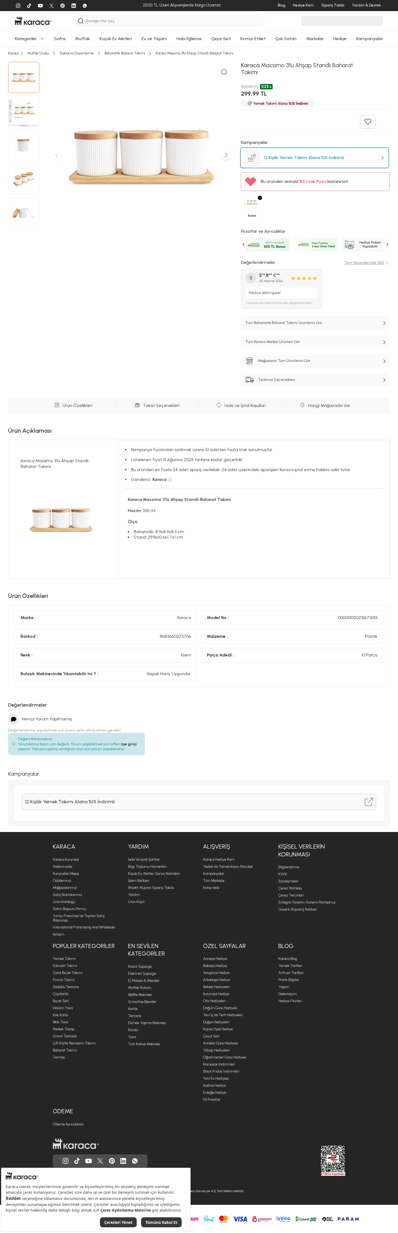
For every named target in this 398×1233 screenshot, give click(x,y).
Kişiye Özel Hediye (218, 1029)
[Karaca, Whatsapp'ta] (135, 1161)
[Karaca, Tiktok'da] (77, 1161)
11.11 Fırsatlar (211, 1099)
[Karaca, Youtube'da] (88, 1161)
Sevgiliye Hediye (216, 972)
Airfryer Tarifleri (291, 972)
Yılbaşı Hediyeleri (216, 1050)
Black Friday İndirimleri (221, 1071)
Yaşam (283, 987)
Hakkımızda (62, 866)
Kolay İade (211, 887)
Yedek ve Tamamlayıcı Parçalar (228, 866)
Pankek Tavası (63, 1029)
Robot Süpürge (140, 966)
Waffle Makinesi (140, 994)
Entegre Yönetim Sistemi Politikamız (307, 902)
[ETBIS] (323, 1160)
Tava (132, 1037)
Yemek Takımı (64, 958)
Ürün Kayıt (136, 901)
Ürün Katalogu (64, 901)
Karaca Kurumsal (66, 859)
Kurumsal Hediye (216, 994)
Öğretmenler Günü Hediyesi (224, 1057)
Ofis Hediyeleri (214, 1001)
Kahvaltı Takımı (65, 965)
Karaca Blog (287, 958)
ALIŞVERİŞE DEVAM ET (199, 88)
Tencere (134, 1016)
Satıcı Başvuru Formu (69, 909)
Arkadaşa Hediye (216, 980)
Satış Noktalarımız (67, 894)
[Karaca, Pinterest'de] (111, 1161)
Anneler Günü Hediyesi (220, 1043)
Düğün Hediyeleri (216, 1022)
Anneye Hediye (215, 958)
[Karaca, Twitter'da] (100, 1161)
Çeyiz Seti (211, 1036)
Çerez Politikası (290, 888)
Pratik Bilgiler (288, 980)
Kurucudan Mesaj (66, 873)
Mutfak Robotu (139, 987)
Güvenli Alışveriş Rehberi (297, 909)
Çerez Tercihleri (291, 895)
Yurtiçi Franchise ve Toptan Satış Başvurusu (79, 918)
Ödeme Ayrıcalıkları (68, 1124)
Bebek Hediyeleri (216, 987)
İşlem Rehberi (138, 880)
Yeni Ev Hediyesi (216, 1078)
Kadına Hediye (214, 1085)
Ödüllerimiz (62, 880)
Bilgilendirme (288, 867)
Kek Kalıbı (60, 1015)
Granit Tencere (65, 1036)
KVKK (282, 874)
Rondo (133, 1030)
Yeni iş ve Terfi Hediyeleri (223, 1015)
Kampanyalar (213, 873)
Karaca (64, 846)
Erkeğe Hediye (214, 1092)
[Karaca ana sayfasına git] (76, 1144)
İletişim (58, 934)
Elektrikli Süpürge (142, 973)
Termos (59, 1057)
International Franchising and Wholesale (84, 927)
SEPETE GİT (199, 102)
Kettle (133, 1009)
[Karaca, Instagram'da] (65, 1161)
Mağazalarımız (65, 887)
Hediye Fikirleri (290, 1001)
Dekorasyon (287, 994)
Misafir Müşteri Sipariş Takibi (151, 887)
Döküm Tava (63, 1008)
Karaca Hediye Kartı (218, 859)
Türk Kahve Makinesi (144, 1044)
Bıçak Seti (61, 1001)
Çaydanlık (60, 994)
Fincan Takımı (64, 980)
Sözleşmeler (288, 881)
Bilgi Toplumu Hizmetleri (147, 866)
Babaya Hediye (215, 965)
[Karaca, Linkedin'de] (123, 1161)
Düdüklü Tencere (66, 987)
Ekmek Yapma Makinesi (147, 1023)
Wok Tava (60, 1022)
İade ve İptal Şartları (144, 859)
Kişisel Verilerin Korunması (301, 850)
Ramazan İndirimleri (219, 1064)
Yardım (138, 846)
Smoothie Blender (142, 1001)
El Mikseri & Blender (143, 980)
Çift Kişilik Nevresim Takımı (74, 1043)
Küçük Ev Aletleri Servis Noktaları (154, 873)
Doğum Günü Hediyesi (220, 1008)
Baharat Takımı (65, 1050)
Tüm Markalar (214, 880)
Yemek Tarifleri (290, 965)
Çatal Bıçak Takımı (67, 972)
